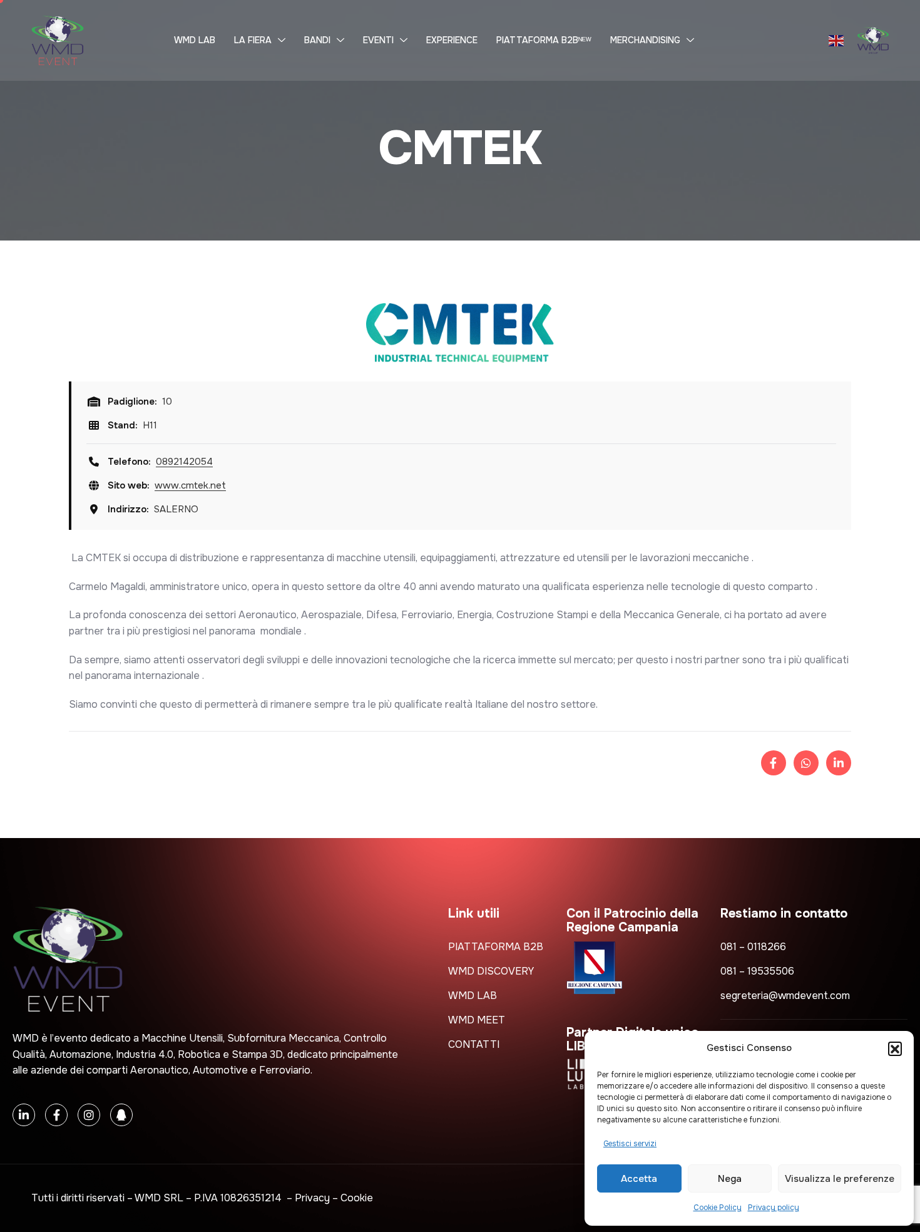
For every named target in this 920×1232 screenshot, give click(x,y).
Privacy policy (773, 1208)
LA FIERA (253, 40)
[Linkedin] (24, 1115)
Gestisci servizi (630, 1144)
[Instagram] (89, 1115)
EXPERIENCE (452, 40)
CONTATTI (473, 1044)
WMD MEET (476, 1020)
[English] (837, 40)
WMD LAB (194, 40)
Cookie (356, 1197)
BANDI (317, 40)
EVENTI (378, 40)
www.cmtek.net (190, 485)
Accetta (639, 1178)
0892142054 (184, 461)
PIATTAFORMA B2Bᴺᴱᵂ (543, 40)
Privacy (312, 1197)
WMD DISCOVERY (491, 971)
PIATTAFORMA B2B (495, 946)
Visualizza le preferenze (839, 1178)
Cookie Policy (717, 1208)
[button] (895, 1048)
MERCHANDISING (645, 40)
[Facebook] (56, 1115)
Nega (730, 1178)
